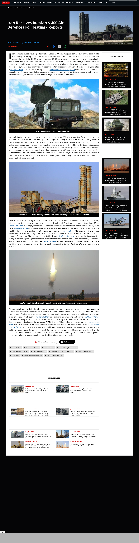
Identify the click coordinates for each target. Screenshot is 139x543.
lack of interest (16, 69)
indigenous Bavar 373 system (62, 69)
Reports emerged (16, 226)
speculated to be (20, 228)
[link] (31, 389)
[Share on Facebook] (53, 46)
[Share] (48, 46)
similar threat (65, 231)
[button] (134, 2)
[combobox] (123, 2)
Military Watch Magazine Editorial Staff (23, 42)
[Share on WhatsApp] (65, 46)
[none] (54, 418)
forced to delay (50, 241)
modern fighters (43, 317)
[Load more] (54, 451)
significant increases (66, 236)
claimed (50, 137)
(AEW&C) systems (91, 317)
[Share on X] (59, 46)
